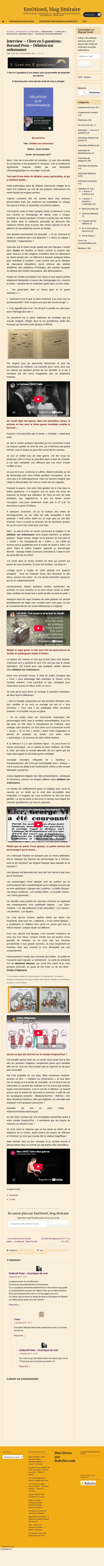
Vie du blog (87, 235)
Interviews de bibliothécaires (84, 151)
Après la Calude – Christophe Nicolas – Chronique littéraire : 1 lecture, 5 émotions (37, 1504)
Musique (82, 248)
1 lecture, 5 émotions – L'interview (87, 201)
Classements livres (86, 107)
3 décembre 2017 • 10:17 (23, 1322)
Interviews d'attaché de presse (88, 139)
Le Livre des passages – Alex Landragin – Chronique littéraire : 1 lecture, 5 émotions (39, 1487)
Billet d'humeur (88, 208)
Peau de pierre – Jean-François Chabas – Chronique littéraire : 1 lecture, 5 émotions (37, 1460)
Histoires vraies (30, 1253)
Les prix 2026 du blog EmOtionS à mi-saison (37, 1495)
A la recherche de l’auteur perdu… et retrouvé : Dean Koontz (22, 1240)
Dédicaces (83, 119)
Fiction (19, 1253)
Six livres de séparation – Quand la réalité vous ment (38, 1479)
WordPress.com (7, 1547)
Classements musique (88, 112)
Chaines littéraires (90, 213)
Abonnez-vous (59, 1224)
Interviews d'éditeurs (87, 145)
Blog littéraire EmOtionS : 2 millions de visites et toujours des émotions (39, 1519)
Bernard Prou (62, 1250)
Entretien (11, 1253)
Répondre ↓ (14, 1304)
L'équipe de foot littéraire (89, 222)
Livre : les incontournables (85, 242)
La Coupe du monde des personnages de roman (37, 1534)
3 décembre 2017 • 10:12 (18, 1277)
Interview (42, 1253)
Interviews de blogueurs (84, 159)
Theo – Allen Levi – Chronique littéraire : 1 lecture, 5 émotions (37, 1527)
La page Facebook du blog (90, 1453)
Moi (85, 21)
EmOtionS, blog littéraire (52, 9)
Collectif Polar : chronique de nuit (28, 1273)
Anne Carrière (49, 1250)
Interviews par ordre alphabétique (58, 21)
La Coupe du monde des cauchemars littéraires (37, 1512)
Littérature (82, 188)
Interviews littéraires (28, 32)
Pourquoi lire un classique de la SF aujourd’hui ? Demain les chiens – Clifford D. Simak (39, 1471)
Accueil (10, 32)
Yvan (13, 53)
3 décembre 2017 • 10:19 (28, 1353)
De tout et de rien (85, 125)
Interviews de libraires (88, 165)
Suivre (84, 64)
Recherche (82, 88)
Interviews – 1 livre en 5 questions (88, 131)
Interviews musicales (87, 180)
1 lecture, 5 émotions (87, 192)
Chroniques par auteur (21, 21)
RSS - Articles (84, 77)
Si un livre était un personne (90, 229)
